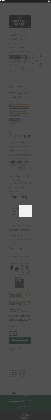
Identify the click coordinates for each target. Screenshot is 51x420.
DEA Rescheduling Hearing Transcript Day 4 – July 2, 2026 (17, 372)
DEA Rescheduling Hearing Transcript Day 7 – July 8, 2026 (17, 357)
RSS (31, 414)
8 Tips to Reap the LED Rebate (12, 329)
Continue (28, 418)
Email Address (13, 339)
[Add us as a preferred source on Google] (16, 333)
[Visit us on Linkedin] (25, 413)
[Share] (10, 333)
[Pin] (14, 333)
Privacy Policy (20, 414)
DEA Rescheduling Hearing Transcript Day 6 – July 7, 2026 (17, 359)
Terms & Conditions (24, 414)
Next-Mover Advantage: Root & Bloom (13, 331)
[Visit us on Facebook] (23, 413)
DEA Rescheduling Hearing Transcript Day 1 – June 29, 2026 (17, 378)
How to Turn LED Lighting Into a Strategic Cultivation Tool (35, 66)
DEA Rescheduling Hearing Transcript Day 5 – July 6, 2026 (17, 370)
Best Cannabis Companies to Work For (35, 63)
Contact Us (27, 414)
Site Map (29, 414)
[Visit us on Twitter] (26, 413)
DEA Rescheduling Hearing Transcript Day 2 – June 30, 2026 (17, 376)
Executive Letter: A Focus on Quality (13, 326)
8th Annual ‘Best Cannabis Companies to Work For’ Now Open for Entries (35, 57)
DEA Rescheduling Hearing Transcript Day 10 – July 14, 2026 (17, 350)
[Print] (9, 333)
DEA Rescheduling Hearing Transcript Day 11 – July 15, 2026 (17, 348)
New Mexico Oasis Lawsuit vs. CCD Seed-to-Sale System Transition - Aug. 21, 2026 (17, 381)
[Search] (40, 1)
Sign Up (10, 404)
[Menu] (41, 1)
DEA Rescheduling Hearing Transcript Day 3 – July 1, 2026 (17, 374)
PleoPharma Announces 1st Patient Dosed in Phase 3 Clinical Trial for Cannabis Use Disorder (35, 60)
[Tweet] (13, 333)
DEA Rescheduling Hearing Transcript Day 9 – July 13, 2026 (17, 352)
